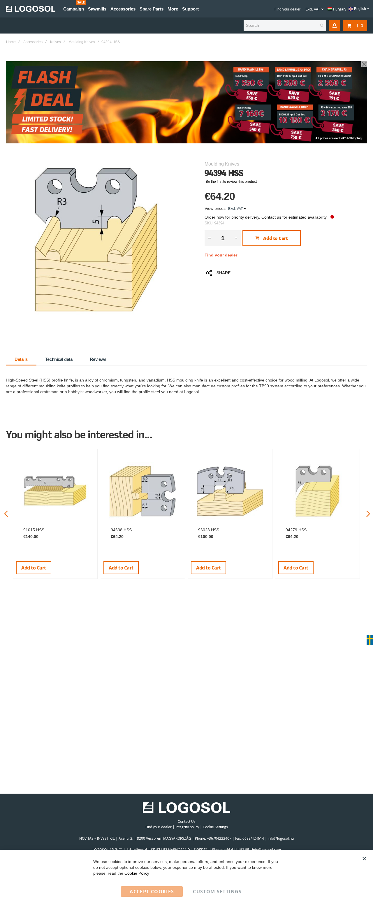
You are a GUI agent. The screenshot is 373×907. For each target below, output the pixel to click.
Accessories (33, 42)
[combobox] (285, 25)
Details (21, 359)
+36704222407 (219, 838)
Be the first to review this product (231, 182)
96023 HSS (208, 530)
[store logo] (30, 9)
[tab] (21, 359)
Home (11, 42)
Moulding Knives (81, 42)
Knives (55, 42)
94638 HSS (121, 530)
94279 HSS (296, 530)
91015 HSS (33, 530)
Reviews (98, 359)
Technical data (59, 359)
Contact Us (187, 821)
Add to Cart (33, 568)
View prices (215, 208)
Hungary (339, 9)
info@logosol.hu (281, 838)
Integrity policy (187, 827)
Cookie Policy (136, 873)
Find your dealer (287, 9)
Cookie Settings (215, 827)
